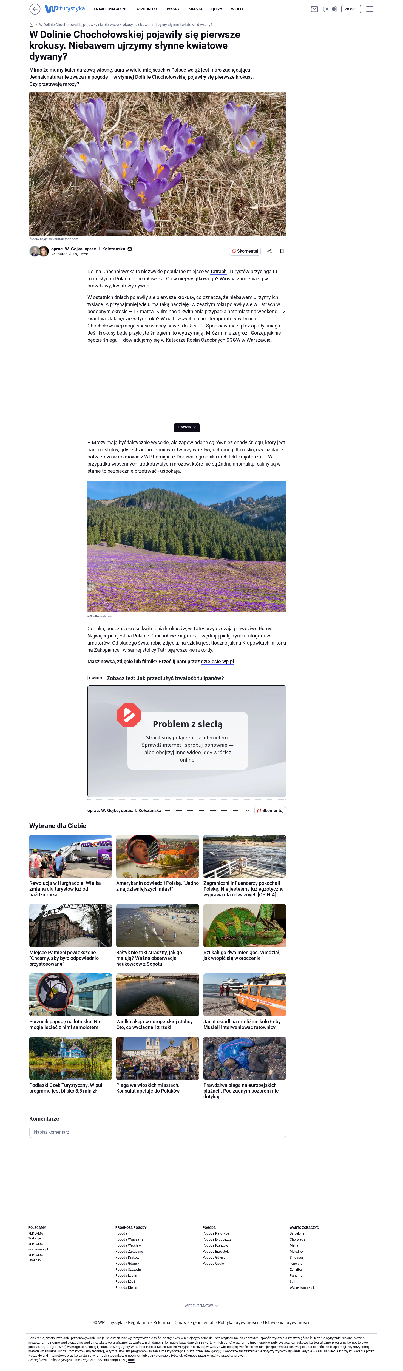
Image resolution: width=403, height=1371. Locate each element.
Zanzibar (296, 1270)
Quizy (216, 9)
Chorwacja (298, 1239)
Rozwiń (184, 427)
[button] (330, 9)
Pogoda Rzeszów (215, 1245)
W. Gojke (74, 249)
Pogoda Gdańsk (127, 1263)
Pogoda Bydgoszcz (217, 1239)
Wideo (237, 9)
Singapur (296, 1257)
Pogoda (121, 1233)
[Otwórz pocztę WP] (314, 9)
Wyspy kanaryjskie (303, 1288)
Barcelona (297, 1233)
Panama (296, 1276)
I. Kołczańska (111, 249)
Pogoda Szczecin (128, 1270)
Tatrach (218, 271)
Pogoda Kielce (126, 1288)
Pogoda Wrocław (128, 1245)
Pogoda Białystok (216, 1251)
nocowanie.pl (38, 1249)
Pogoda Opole (213, 1263)
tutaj (131, 1360)
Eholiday (34, 1260)
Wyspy (173, 9)
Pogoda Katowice (216, 1233)
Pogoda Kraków (127, 1257)
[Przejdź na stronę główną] (35, 13)
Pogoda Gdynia (214, 1257)
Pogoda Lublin (126, 1276)
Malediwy (297, 1251)
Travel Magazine (110, 9)
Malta (294, 1245)
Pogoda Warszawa (129, 1239)
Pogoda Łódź (125, 1282)
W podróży (147, 9)
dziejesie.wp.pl (217, 661)
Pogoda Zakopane (129, 1251)
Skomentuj (247, 251)
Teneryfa (296, 1263)
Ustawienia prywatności (285, 1322)
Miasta (196, 9)
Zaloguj (351, 9)
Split (293, 1282)
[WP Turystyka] (69, 9)
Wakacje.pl (36, 1238)
